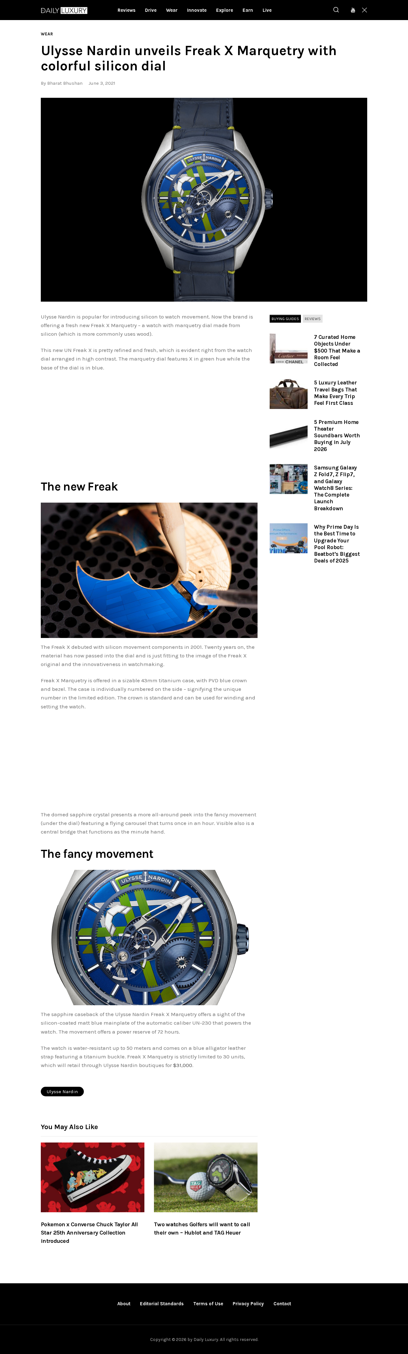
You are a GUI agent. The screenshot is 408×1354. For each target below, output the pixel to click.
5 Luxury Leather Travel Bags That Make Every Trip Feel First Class (335, 392)
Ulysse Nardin (62, 1091)
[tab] (285, 319)
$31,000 (182, 1065)
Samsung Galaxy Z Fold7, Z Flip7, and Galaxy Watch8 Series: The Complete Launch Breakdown (335, 488)
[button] (204, 200)
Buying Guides (285, 319)
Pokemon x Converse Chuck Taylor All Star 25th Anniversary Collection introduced (89, 1232)
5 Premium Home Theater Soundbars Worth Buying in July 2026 (337, 435)
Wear (47, 34)
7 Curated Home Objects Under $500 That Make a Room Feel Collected (337, 350)
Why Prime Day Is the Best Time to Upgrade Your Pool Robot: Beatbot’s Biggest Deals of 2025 (337, 544)
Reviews (313, 319)
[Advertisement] (149, 424)
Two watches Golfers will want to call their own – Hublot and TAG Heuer (202, 1228)
